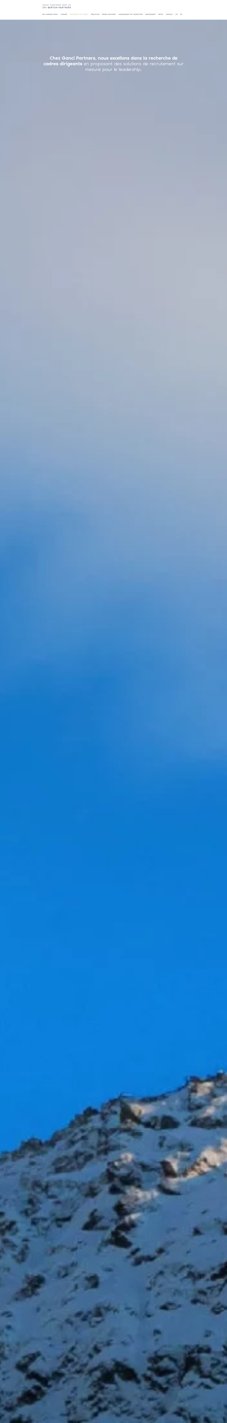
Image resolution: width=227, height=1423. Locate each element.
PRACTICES (95, 14)
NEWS (160, 14)
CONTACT (169, 14)
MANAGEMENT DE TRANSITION (131, 14)
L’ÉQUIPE (63, 14)
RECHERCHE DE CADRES (79, 14)
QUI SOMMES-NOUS (50, 14)
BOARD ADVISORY (109, 14)
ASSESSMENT (150, 14)
